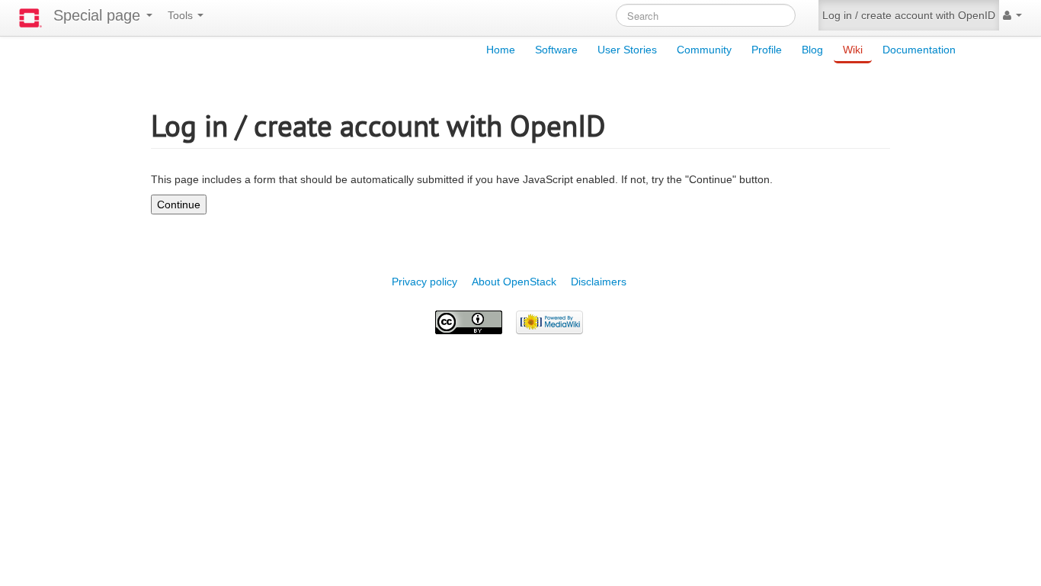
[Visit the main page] (30, 18)
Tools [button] (182, 15)
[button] (1012, 15)
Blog (812, 49)
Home (500, 49)
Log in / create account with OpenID (908, 15)
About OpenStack (514, 281)
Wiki (853, 49)
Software (556, 49)
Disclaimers (598, 281)
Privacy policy (424, 281)
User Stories (627, 49)
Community (704, 49)
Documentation (919, 49)
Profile (766, 49)
